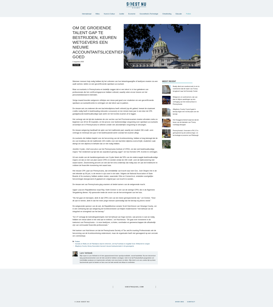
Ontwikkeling (166, 14)
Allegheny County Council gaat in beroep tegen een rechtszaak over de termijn (186, 111)
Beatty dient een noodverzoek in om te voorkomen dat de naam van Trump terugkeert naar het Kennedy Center (186, 88)
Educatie (179, 14)
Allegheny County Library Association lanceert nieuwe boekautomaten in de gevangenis (104, 246)
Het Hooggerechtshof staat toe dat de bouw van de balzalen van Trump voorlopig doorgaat (186, 122)
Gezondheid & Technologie (149, 14)
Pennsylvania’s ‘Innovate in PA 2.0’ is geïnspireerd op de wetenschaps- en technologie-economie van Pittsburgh (185, 132)
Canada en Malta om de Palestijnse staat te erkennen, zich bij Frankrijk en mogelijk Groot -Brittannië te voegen (112, 244)
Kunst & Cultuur (109, 14)
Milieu (98, 14)
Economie (131, 14)
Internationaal (86, 14)
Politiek (188, 14)
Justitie (121, 14)
